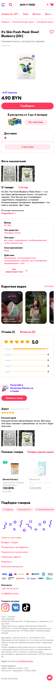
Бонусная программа (12, 566)
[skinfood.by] (27, 5)
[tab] (7, 187)
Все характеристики (14, 270)
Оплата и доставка (11, 537)
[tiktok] (26, 608)
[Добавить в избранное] (52, 32)
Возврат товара (9, 542)
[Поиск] (10, 4)
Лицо (25, 14)
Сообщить (27, 105)
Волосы (37, 14)
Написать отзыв (14, 398)
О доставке (27, 147)
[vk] (16, 608)
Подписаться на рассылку (14, 552)
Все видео (49, 286)
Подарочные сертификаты (15, 547)
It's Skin (7, 225)
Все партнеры (36, 122)
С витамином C (24, 509)
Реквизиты (6, 562)
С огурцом (8, 509)
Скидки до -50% (10, 14)
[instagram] (5, 608)
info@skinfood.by (10, 593)
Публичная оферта (11, 557)
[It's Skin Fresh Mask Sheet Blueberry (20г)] (27, 66)
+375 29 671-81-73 (9, 589)
